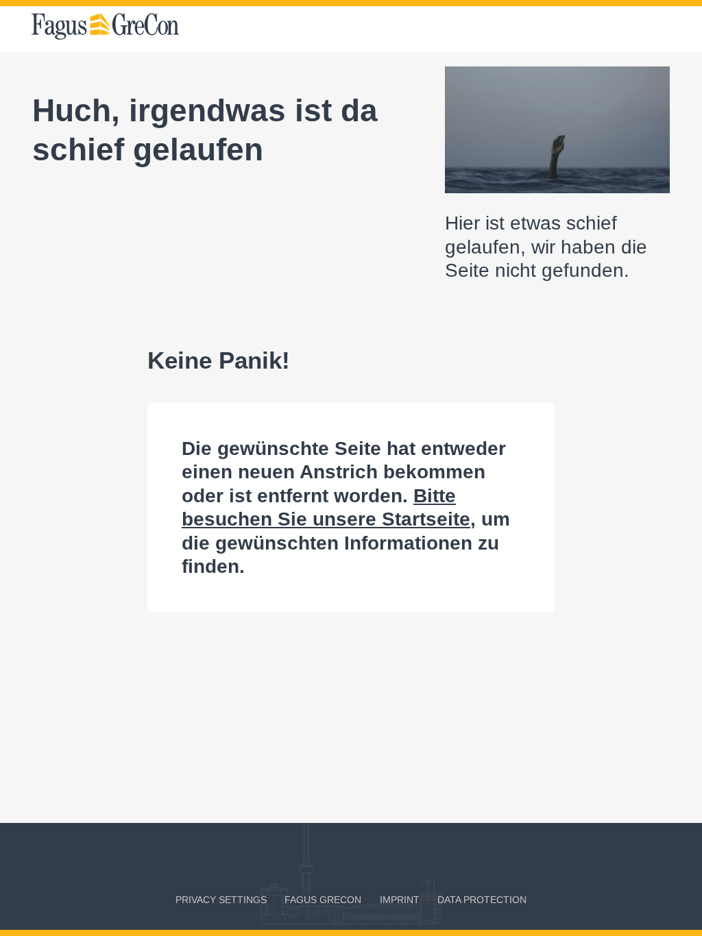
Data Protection (481, 899)
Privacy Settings (221, 899)
